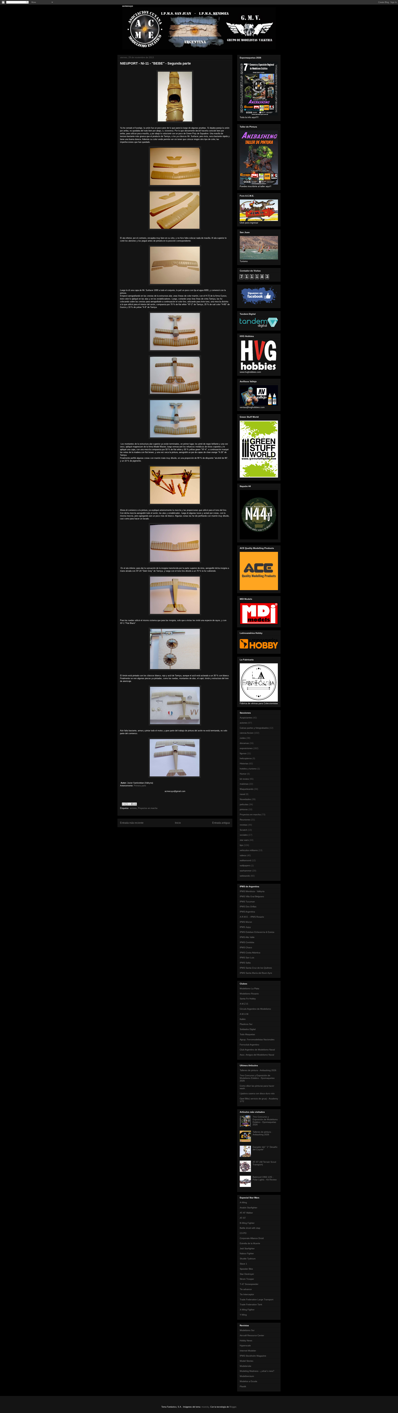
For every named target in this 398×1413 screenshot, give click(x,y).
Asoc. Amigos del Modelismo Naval (257, 1054)
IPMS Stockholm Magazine (253, 1356)
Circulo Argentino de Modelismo (255, 1009)
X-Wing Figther (247, 1309)
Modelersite (245, 1366)
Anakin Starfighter (248, 1207)
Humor (243, 774)
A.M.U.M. (244, 1014)
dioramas (244, 743)
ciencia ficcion (246, 733)
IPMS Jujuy (245, 927)
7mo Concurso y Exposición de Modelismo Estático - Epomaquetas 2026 (257, 1078)
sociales (244, 835)
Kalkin (243, 1019)
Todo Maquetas (247, 1034)
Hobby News (246, 1340)
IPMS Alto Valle (247, 937)
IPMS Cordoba (247, 942)
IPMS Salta (245, 962)
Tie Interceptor (247, 1294)
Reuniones (245, 819)
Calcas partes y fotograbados (254, 728)
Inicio (178, 822)
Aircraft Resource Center (252, 1335)
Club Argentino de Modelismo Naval (257, 1049)
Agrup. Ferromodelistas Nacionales (257, 1039)
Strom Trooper (247, 1279)
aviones (133, 808)
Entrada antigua (221, 822)
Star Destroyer (247, 1274)
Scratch (243, 830)
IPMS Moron (246, 922)
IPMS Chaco (246, 947)
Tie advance (246, 1289)
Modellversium (247, 1376)
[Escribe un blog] (126, 804)
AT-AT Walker (246, 1212)
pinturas (244, 809)
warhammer (246, 870)
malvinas (244, 784)
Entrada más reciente (131, 822)
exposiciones (246, 748)
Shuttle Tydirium (248, 1258)
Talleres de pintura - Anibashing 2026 (258, 1070)
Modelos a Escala (248, 1381)
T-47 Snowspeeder (249, 1284)
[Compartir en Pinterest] (135, 804)
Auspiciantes (246, 717)
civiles (243, 738)
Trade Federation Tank (251, 1304)
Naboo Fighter (247, 1253)
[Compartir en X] (129, 804)
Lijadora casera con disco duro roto (257, 1093)
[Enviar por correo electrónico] (123, 804)
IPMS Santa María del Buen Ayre (256, 973)
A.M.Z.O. (244, 1003)
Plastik (243, 1386)
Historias (244, 763)
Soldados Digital (248, 1029)
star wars (244, 840)
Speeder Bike (246, 1269)
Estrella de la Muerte (250, 1243)
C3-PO (243, 1233)
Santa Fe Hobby (248, 998)
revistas (243, 825)
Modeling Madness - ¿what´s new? (257, 1371)
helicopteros (246, 758)
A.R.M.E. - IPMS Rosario (252, 917)
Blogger (232, 1407)
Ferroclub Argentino (249, 1044)
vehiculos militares (249, 850)
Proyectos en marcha (147, 808)
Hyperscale (245, 1345)
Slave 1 (243, 1263)
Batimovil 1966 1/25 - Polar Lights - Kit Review (265, 1178)
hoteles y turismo (248, 768)
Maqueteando (246, 789)
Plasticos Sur (246, 1024)
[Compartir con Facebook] (132, 804)
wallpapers (245, 865)
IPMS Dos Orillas (248, 906)
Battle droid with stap (250, 1228)
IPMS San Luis (247, 957)
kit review (244, 779)
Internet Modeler (248, 1350)
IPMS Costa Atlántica (250, 952)
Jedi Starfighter (247, 1248)
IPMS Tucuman (247, 901)
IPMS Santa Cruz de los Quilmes (256, 968)
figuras (243, 753)
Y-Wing (243, 1314)
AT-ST (243, 1218)
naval (242, 794)
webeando (245, 876)
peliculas (244, 804)
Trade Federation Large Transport (256, 1299)
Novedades (245, 799)
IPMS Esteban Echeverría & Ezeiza (257, 932)
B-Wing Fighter (247, 1223)
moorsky (205, 1407)
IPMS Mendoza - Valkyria (252, 891)
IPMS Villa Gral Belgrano (252, 896)
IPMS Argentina (247, 911)
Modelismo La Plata (249, 988)
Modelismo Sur (247, 1330)
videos (243, 855)
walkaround (245, 860)
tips (241, 845)
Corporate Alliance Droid (252, 1238)
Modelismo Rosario (249, 993)
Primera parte (140, 785)
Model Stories (246, 1361)
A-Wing (243, 1202)
